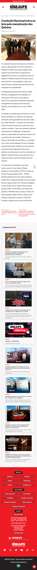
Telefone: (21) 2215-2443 (18, 1)
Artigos (10, 480)
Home (2, 15)
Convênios (10, 498)
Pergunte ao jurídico (10, 502)
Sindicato (10, 476)
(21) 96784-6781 (18, 533)
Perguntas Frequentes (18, 506)
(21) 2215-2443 (18, 514)
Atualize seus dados (27, 498)
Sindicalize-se (27, 485)
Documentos (27, 493)
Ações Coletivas (27, 502)
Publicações (27, 480)
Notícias (6, 15)
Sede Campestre (10, 493)
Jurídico (10, 485)
